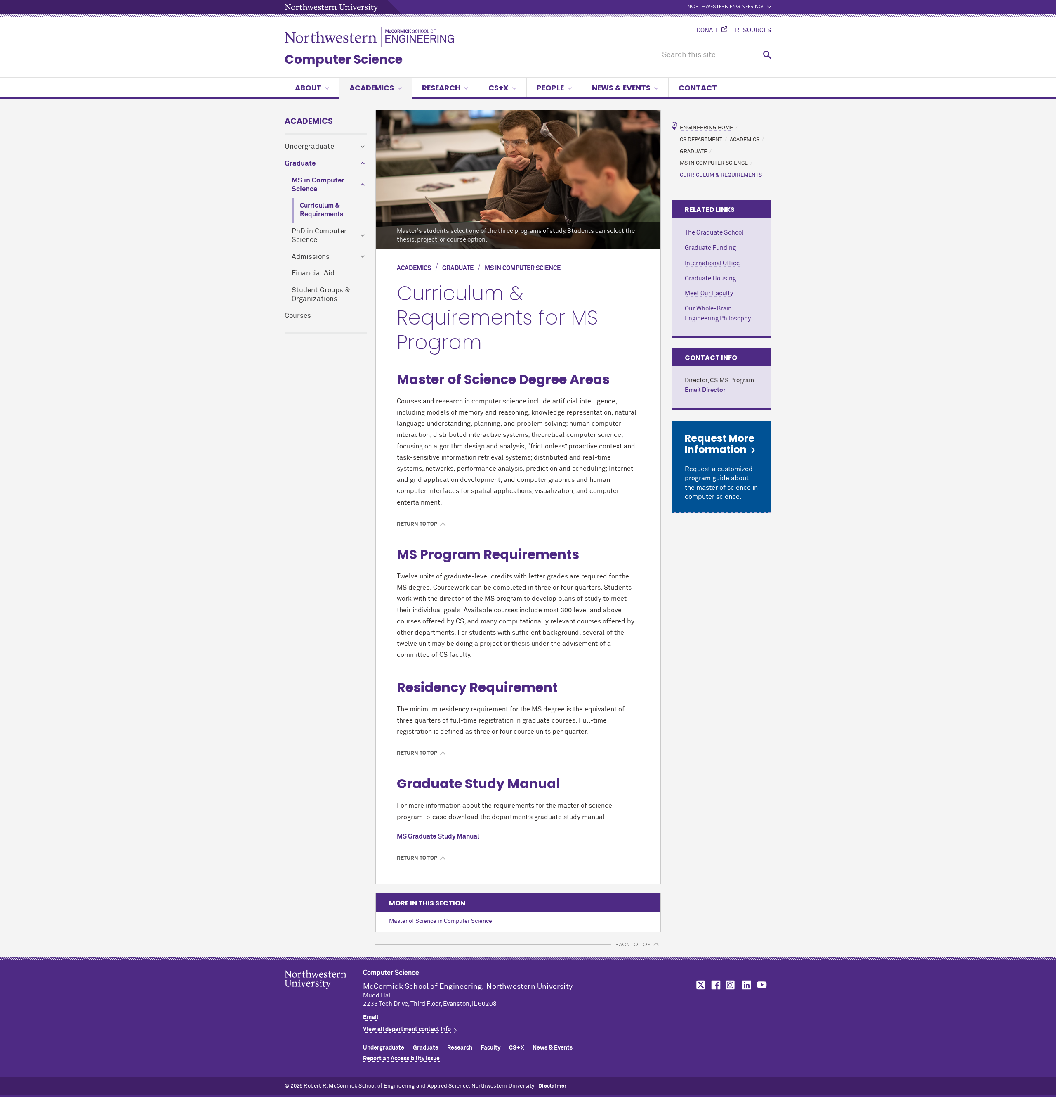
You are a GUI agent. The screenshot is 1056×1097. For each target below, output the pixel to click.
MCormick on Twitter (699, 985)
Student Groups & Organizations (321, 295)
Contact (698, 88)
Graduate (300, 163)
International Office (712, 263)
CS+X (498, 88)
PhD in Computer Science (319, 236)
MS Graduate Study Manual (438, 836)
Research (441, 88)
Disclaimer (552, 1086)
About (308, 88)
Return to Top (417, 524)
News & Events (621, 88)
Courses (298, 316)
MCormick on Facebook (715, 985)
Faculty (490, 1048)
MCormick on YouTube (762, 985)
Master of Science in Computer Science (440, 921)
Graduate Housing (710, 278)
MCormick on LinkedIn (746, 985)
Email (370, 1017)
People (550, 88)
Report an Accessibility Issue (401, 1058)
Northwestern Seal (324, 992)
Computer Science (344, 59)
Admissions (311, 257)
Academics (371, 88)
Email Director (705, 390)
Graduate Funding (710, 248)
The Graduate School (714, 233)
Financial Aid (313, 273)
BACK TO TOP (632, 944)
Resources (753, 30)
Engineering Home (706, 127)
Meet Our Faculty (709, 293)
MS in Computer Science (318, 185)
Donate (707, 30)
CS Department (701, 139)
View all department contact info (407, 1029)
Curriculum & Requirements (321, 210)
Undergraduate (309, 146)
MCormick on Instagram (730, 985)
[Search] (767, 55)
